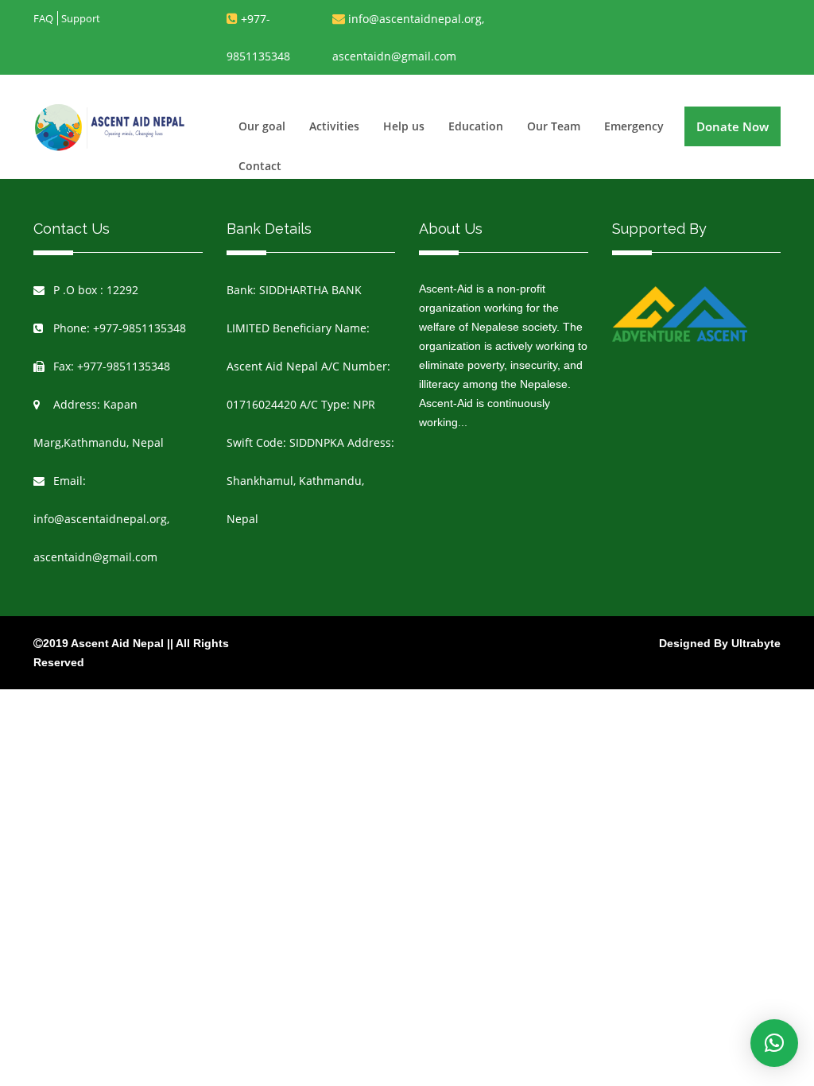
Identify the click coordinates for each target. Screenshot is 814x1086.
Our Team (553, 126)
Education (475, 126)
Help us (403, 126)
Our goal (261, 126)
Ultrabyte (756, 643)
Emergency (634, 126)
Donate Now (732, 126)
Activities (334, 126)
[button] (774, 1043)
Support (80, 18)
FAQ (43, 18)
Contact (259, 165)
